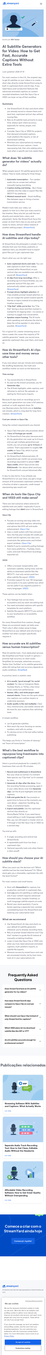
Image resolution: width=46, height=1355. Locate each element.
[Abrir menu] (41, 4)
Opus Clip (24, 529)
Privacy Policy (9, 1336)
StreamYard (29, 227)
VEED (31, 577)
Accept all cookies (23, 1342)
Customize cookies (23, 1348)
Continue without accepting (33, 1301)
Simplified (22, 670)
